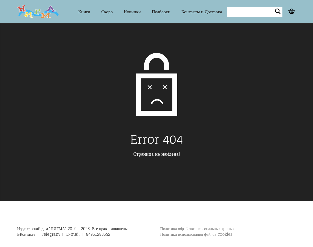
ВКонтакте (26, 234)
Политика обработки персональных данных (197, 228)
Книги (84, 11)
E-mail (73, 234)
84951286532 (98, 234)
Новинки (132, 11)
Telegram (51, 234)
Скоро (107, 11)
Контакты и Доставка (201, 11)
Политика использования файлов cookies (196, 234)
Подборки (161, 11)
